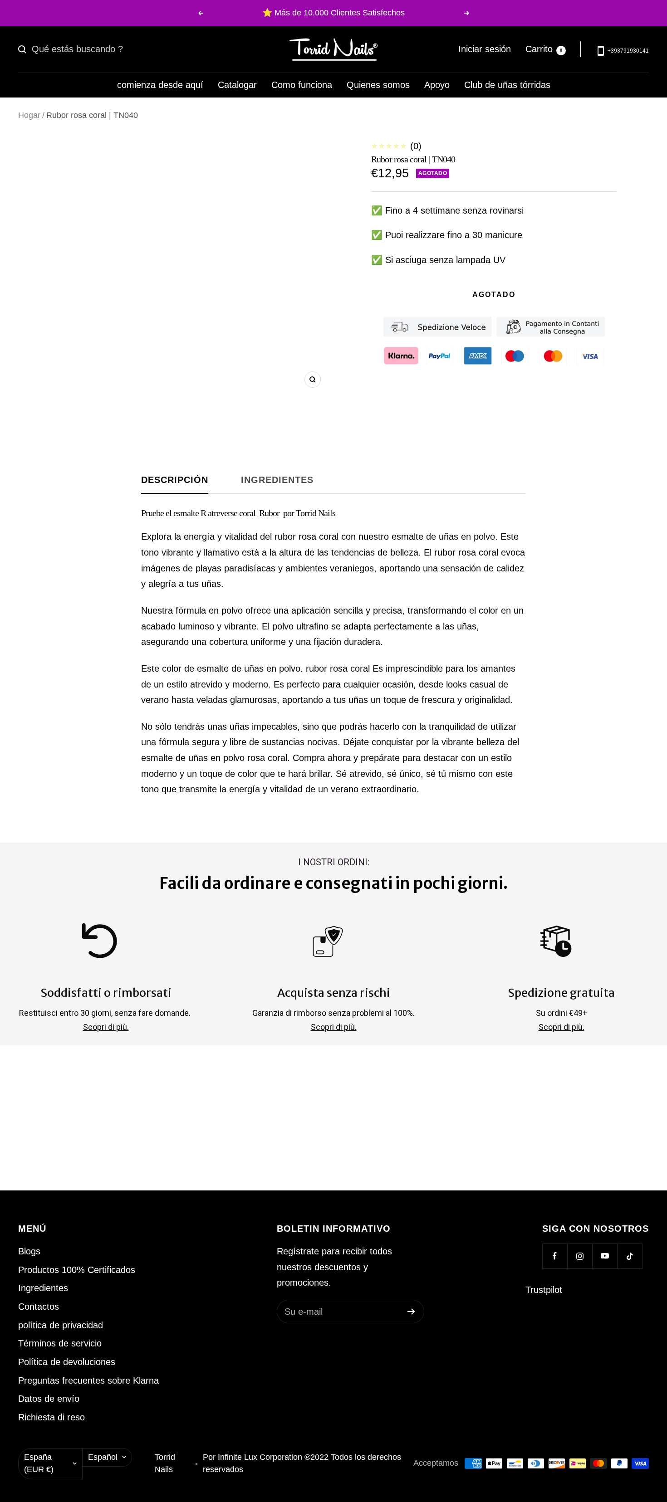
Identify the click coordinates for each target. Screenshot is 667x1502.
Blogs (29, 1251)
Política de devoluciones (66, 1362)
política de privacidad (60, 1325)
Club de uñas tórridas (507, 85)
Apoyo (437, 85)
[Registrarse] (411, 1311)
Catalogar (237, 85)
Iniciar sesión (484, 49)
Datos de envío (48, 1399)
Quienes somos (378, 85)
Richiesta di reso (51, 1417)
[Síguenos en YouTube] (604, 1256)
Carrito (543, 49)
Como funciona (301, 85)
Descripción (174, 480)
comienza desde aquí (160, 85)
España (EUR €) (39, 1463)
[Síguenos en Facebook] (554, 1256)
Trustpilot (543, 1290)
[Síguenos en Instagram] (579, 1256)
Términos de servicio (60, 1343)
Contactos (38, 1307)
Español (103, 1457)
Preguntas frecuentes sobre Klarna (88, 1380)
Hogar (29, 115)
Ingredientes (277, 480)
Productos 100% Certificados (76, 1270)
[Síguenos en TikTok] (629, 1256)
